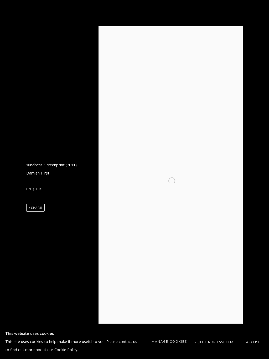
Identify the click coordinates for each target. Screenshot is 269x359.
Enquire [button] (35, 189)
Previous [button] (11, 179)
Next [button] (257, 179)
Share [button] (36, 207)
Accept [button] (253, 342)
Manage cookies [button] (169, 341)
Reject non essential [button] (215, 342)
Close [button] (257, 12)
